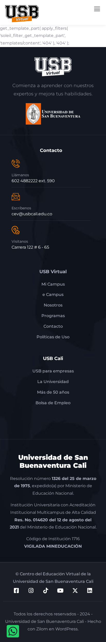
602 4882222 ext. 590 (33, 180)
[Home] (53, 66)
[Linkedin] (90, 590)
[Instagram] (31, 590)
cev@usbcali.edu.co (32, 213)
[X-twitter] (75, 590)
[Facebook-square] (16, 590)
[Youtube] (60, 590)
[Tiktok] (46, 590)
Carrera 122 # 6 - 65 (30, 247)
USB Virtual (53, 271)
